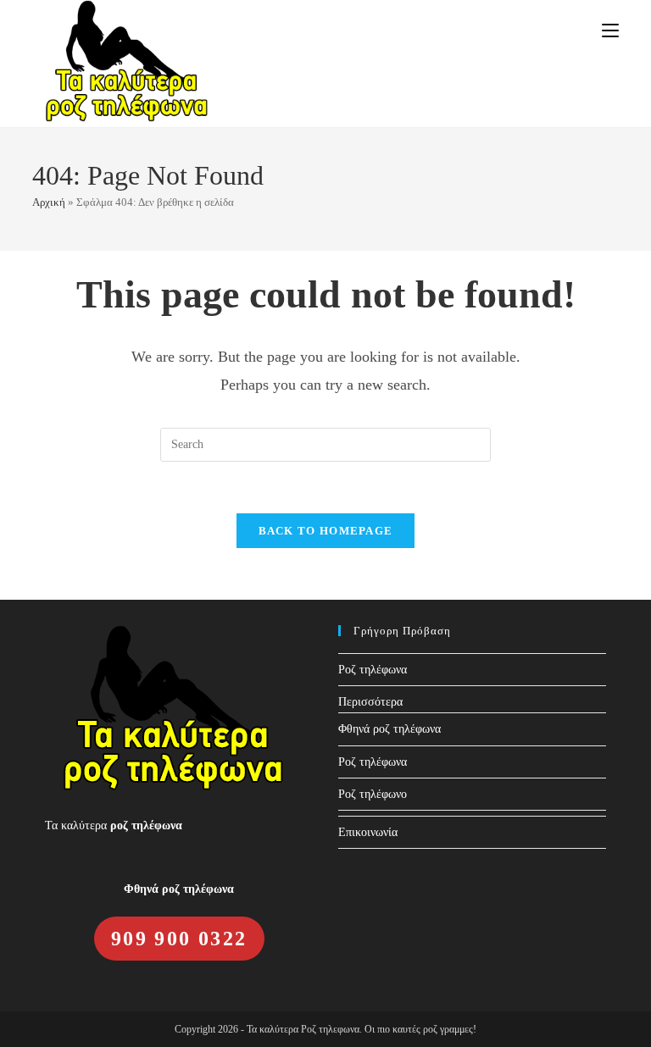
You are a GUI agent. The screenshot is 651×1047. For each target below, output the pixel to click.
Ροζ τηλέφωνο (372, 794)
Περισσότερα (370, 701)
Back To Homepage (326, 530)
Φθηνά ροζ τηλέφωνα (389, 729)
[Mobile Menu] (610, 31)
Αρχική (48, 202)
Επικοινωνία (368, 832)
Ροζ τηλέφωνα (372, 669)
